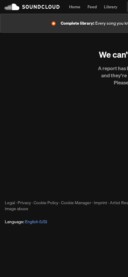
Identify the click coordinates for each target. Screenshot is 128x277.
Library (110, 7)
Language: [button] (26, 221)
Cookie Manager (76, 202)
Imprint (100, 202)
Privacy (24, 202)
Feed (92, 7)
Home (74, 7)
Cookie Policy (46, 202)
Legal (10, 202)
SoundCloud (32, 7)
